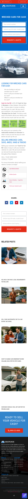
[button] (23, 6)
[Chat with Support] (24, 495)
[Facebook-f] (14, 495)
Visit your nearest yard (15, 186)
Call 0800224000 (14, 168)
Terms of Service (15, 491)
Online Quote (12, 174)
